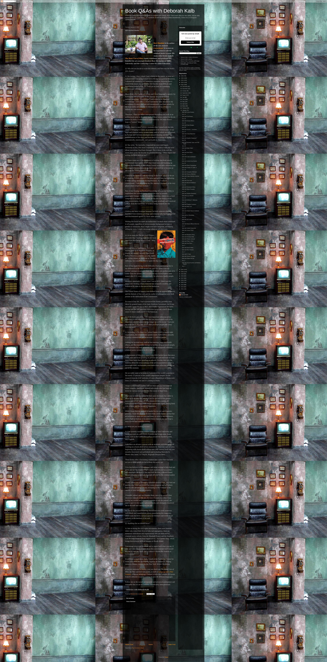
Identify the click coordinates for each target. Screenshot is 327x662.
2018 (182, 276)
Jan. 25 (184, 140)
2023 (182, 82)
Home (151, 644)
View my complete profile (185, 297)
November (185, 88)
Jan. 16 (184, 185)
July (183, 97)
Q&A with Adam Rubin (187, 148)
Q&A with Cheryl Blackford (188, 133)
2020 (182, 271)
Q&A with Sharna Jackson (188, 239)
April (183, 103)
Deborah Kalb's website (186, 59)
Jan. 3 (183, 260)
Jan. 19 (184, 169)
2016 (182, 280)
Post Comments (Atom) (138, 648)
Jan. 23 (184, 150)
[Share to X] (150, 594)
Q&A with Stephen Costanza (189, 204)
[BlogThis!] (149, 594)
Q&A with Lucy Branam (187, 195)
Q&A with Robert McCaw (188, 258)
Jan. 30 (184, 118)
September (185, 93)
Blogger (166, 657)
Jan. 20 (184, 163)
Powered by (186, 47)
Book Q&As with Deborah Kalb (159, 11)
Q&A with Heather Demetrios (189, 193)
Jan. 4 (183, 252)
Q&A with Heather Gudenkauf (189, 138)
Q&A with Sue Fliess (187, 243)
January (184, 110)
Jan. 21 (184, 159)
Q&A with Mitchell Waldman (189, 182)
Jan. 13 (184, 202)
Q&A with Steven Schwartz (188, 256)
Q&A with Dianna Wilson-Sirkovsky (190, 223)
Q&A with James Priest (187, 230)
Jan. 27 (184, 131)
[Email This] (147, 594)
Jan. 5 (183, 245)
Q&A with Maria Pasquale (188, 189)
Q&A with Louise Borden (188, 112)
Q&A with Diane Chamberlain (189, 165)
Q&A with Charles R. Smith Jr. (189, 167)
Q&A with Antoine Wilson (188, 120)
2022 (182, 84)
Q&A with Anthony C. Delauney (189, 200)
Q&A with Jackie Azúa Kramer (189, 161)
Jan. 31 (184, 114)
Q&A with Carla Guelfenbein (189, 156)
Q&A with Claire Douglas (188, 125)
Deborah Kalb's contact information (189, 57)
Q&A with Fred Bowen (187, 116)
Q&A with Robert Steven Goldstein (190, 211)
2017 (182, 278)
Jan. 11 (184, 213)
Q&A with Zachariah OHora (188, 187)
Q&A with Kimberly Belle (188, 236)
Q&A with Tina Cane (187, 180)
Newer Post (129, 644)
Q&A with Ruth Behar (187, 152)
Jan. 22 (184, 154)
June (183, 99)
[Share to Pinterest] (154, 594)
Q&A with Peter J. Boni (187, 241)
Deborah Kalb (184, 294)
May (183, 101)
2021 (182, 269)
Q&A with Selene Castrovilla (189, 228)
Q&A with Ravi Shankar (188, 249)
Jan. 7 (183, 232)
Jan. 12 (184, 208)
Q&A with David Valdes (187, 247)
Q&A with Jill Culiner (187, 219)
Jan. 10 (184, 217)
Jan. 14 (184, 198)
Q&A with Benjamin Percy (188, 234)
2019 (182, 273)
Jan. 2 (183, 266)
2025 (182, 78)
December (185, 86)
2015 (182, 282)
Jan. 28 (184, 127)
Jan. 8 (183, 226)
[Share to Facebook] (152, 594)
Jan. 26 (184, 136)
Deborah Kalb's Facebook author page (190, 61)
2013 (182, 286)
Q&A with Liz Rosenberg (188, 215)
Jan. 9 (183, 221)
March (184, 106)
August (184, 95)
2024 (182, 80)
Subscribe (190, 42)
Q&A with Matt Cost (187, 206)
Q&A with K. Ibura (186, 254)
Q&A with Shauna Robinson (189, 174)
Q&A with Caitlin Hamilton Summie (190, 176)
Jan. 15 (184, 191)
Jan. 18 (184, 178)
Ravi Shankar (159, 43)
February (184, 108)
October (184, 90)
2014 (182, 284)
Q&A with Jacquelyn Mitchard (189, 172)
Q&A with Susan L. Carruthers (189, 129)
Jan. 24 (184, 146)
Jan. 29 (184, 123)
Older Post (171, 644)
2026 (182, 76)
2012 (182, 289)
